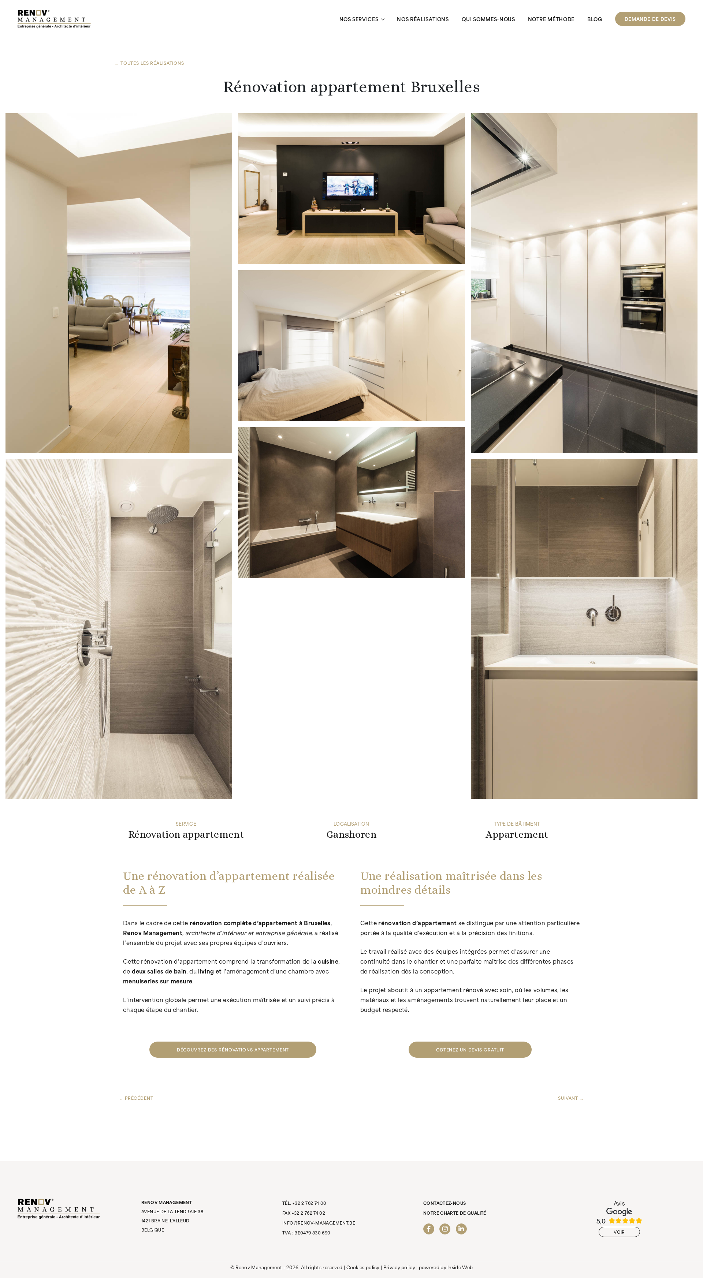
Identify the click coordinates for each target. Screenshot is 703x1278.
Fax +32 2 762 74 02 (303, 1213)
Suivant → (571, 1098)
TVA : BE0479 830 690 (306, 1232)
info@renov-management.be (318, 1222)
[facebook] (428, 1228)
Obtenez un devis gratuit (470, 1049)
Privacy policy (399, 1267)
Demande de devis (650, 18)
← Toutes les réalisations (149, 63)
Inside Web (460, 1267)
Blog (594, 19)
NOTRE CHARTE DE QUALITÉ (454, 1213)
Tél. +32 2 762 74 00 (304, 1203)
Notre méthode (551, 19)
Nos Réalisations (423, 19)
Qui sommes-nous (488, 19)
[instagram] (444, 1228)
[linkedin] (461, 1228)
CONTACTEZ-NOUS (444, 1203)
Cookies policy (363, 1267)
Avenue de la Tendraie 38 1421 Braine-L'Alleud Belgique (172, 1216)
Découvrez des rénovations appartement (233, 1049)
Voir (619, 1232)
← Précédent (136, 1098)
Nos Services (359, 19)
